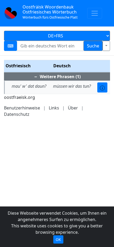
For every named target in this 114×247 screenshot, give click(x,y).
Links (54, 108)
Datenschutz (16, 114)
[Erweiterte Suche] (106, 46)
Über (73, 108)
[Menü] (94, 13)
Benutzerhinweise (22, 108)
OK (58, 239)
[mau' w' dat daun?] (102, 87)
